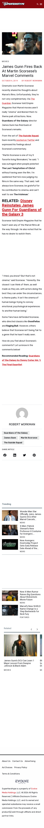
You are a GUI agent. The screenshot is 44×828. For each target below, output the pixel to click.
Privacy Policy (20, 767)
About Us (6, 761)
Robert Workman (33, 81)
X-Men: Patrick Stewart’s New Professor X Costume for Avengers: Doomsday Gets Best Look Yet (30, 530)
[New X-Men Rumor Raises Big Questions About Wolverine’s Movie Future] (10, 595)
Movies (5, 61)
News (22, 523)
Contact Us (17, 761)
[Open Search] (37, 4)
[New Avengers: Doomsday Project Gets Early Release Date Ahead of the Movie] (10, 544)
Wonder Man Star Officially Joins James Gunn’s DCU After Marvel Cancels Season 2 (30, 515)
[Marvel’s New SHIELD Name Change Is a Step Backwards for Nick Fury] (10, 610)
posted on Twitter (25, 140)
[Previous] (31, 629)
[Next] (37, 629)
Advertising (30, 761)
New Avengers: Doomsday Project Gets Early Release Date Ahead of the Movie (29, 544)
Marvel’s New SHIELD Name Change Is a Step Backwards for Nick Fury (30, 610)
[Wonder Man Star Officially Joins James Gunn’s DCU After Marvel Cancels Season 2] (10, 515)
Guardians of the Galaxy (16, 433)
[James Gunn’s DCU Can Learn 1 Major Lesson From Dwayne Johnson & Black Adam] (20, 645)
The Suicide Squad (13, 442)
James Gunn (10, 438)
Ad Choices (7, 767)
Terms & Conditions (11, 774)
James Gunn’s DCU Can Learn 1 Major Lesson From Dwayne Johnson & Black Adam (19, 663)
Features (24, 617)
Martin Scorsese (29, 438)
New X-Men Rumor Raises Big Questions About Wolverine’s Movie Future (30, 595)
